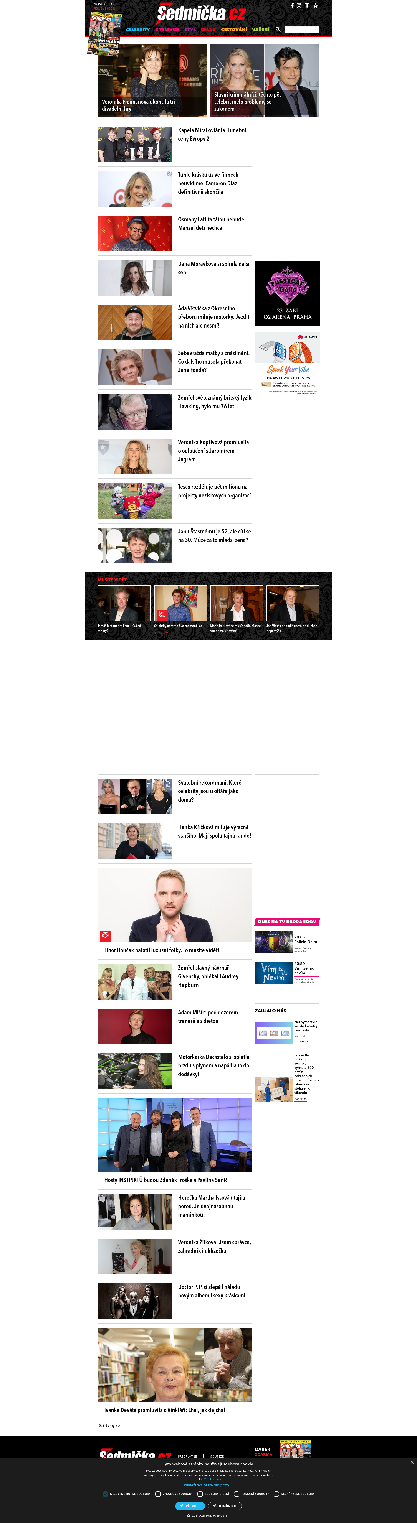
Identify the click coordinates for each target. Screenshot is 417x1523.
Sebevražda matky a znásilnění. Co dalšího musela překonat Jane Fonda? (214, 362)
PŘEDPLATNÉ (187, 1456)
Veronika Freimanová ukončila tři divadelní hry (138, 105)
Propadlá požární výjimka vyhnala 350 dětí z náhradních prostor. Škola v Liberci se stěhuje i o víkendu (306, 1074)
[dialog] (208, 1490)
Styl (190, 30)
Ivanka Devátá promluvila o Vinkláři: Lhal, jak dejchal (164, 1411)
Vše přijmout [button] (190, 1506)
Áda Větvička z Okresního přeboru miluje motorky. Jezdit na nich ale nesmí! (213, 317)
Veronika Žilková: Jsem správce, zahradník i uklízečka (214, 1247)
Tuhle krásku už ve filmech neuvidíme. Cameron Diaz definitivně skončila (208, 183)
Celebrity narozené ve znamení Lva (178, 626)
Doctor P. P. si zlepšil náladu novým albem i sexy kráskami (211, 1291)
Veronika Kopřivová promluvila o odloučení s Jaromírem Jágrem (213, 451)
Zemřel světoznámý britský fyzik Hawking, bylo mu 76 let (215, 402)
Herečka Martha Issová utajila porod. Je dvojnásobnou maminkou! (211, 1206)
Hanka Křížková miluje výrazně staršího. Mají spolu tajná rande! (215, 832)
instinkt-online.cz (301, 1039)
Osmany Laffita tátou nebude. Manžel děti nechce (211, 224)
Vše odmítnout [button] (225, 1506)
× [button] (412, 1462)
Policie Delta (305, 939)
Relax (208, 30)
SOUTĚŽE (217, 1456)
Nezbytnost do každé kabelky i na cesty (306, 1026)
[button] (208, 1485)
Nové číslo (104, 7)
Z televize (167, 30)
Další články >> (110, 1426)
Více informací (213, 1479)
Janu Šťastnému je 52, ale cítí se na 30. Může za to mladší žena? (214, 536)
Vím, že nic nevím (304, 968)
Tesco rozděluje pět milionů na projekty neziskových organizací (214, 491)
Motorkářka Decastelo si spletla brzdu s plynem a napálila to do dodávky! (213, 1065)
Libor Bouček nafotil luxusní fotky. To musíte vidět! (162, 951)
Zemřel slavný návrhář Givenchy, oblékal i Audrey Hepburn (208, 976)
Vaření (260, 30)
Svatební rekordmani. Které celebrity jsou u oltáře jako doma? (210, 791)
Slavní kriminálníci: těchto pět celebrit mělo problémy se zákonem (247, 102)
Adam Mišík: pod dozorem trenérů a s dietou (208, 1017)
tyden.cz (300, 1099)
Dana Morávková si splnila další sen (214, 268)
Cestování (234, 30)
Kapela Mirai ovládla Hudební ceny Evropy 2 (212, 135)
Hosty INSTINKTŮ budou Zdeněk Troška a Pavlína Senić (165, 1180)
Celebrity (138, 30)
